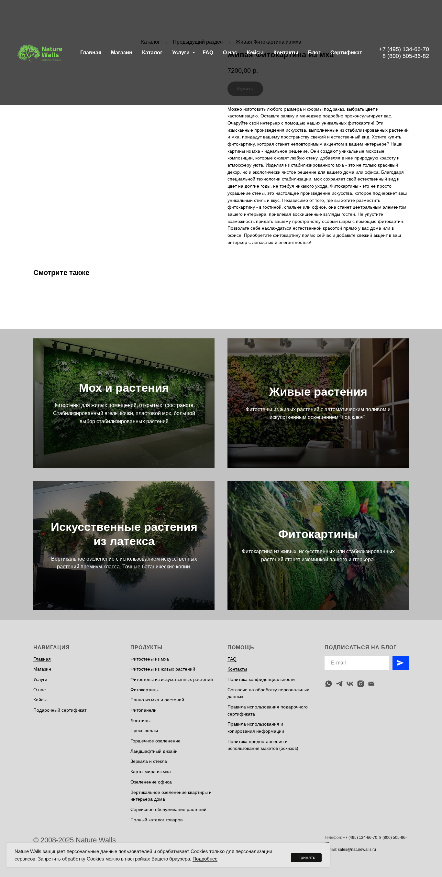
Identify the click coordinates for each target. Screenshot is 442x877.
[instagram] (361, 684)
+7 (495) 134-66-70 (404, 49)
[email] (371, 684)
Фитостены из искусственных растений (171, 679)
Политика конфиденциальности (261, 679)
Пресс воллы (144, 730)
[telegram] (339, 684)
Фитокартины (318, 534)
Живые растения (318, 391)
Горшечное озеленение (155, 740)
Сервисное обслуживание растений (168, 809)
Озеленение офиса (151, 781)
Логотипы (140, 720)
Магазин (121, 52)
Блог (314, 52)
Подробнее (205, 858)
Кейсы (255, 52)
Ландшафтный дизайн (154, 751)
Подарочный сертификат (59, 710)
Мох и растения (124, 387)
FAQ (208, 52)
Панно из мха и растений (157, 699)
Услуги (181, 52)
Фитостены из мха (149, 659)
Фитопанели (143, 710)
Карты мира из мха (150, 771)
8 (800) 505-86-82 (405, 56)
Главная (90, 52)
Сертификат (346, 52)
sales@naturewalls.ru (357, 849)
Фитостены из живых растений (162, 669)
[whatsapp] (329, 684)
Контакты (285, 52)
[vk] (350, 684)
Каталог (152, 52)
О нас (230, 52)
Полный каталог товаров (156, 819)
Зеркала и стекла (148, 761)
